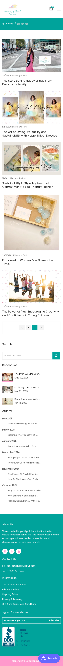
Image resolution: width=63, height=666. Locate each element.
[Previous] (22, 327)
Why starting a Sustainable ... (23, 496)
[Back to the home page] (3, 24)
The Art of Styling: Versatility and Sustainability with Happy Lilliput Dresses (29, 133)
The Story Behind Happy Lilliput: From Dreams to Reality (27, 82)
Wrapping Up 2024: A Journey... (24, 457)
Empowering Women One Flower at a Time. (27, 262)
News (10, 24)
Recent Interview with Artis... (23, 446)
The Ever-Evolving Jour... (27, 373)
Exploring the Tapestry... (27, 387)
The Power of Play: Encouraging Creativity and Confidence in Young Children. (30, 313)
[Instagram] (5, 551)
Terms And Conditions (14, 584)
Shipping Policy (10, 594)
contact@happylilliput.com (20, 565)
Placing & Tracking (12, 599)
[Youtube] (18, 551)
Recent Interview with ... (27, 399)
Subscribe (54, 620)
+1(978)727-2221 (15, 570)
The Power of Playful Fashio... (23, 474)
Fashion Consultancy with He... (24, 501)
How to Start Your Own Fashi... (24, 479)
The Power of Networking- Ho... (24, 463)
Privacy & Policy (10, 589)
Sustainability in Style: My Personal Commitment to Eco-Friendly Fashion (27, 185)
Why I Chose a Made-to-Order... (25, 490)
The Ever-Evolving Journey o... (24, 424)
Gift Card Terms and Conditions (19, 604)
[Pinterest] (12, 551)
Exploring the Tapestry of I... (23, 435)
